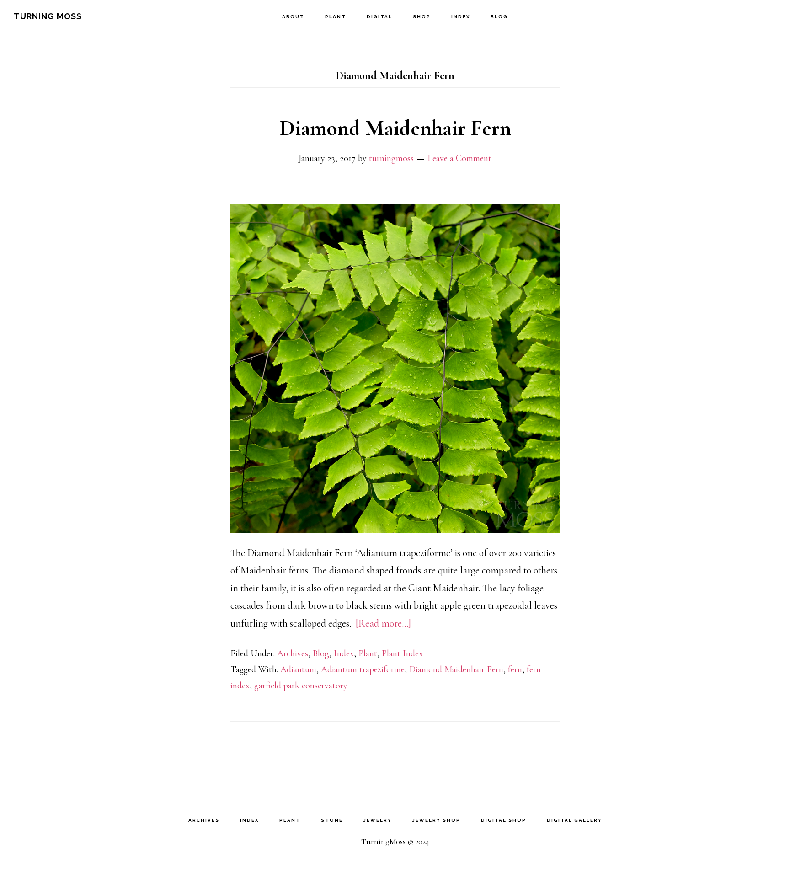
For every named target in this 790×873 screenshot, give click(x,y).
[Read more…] (383, 623)
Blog (321, 653)
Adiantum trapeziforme (363, 669)
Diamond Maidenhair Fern (395, 128)
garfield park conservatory (300, 685)
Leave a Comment (459, 158)
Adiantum (298, 669)
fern (515, 669)
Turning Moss (48, 16)
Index (344, 653)
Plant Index (402, 653)
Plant (367, 653)
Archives (292, 653)
